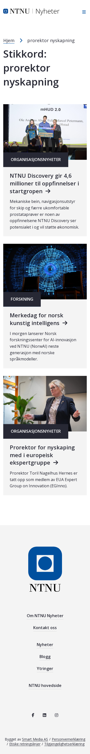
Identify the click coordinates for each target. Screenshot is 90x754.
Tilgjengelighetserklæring (64, 744)
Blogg (45, 656)
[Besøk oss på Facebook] (33, 715)
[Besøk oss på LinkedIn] (44, 715)
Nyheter (45, 644)
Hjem (8, 40)
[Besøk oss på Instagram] (56, 715)
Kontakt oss (45, 627)
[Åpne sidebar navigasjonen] (82, 12)
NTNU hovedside (45, 685)
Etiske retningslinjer (24, 744)
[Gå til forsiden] (31, 11)
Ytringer (45, 668)
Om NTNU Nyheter (45, 615)
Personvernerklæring (68, 739)
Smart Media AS (35, 739)
